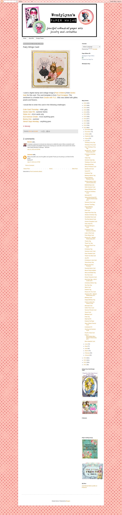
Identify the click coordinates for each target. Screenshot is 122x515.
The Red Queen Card (90, 219)
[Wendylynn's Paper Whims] (82, 57)
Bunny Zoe (27, 119)
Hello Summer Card (90, 187)
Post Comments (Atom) (36, 171)
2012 (85, 362)
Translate (94, 49)
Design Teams (40, 38)
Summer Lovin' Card (90, 251)
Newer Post (27, 168)
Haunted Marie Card (90, 268)
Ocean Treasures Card (91, 277)
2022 (85, 112)
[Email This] (42, 131)
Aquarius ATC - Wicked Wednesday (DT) (91, 294)
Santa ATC (87, 171)
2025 (85, 105)
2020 (85, 116)
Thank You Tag (89, 243)
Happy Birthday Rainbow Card (89, 178)
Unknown (29, 154)
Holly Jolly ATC (89, 223)
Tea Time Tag (88, 285)
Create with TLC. (50, 98)
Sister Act (26, 114)
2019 (85, 118)
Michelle (29, 142)
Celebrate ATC (88, 327)
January (87, 355)
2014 (85, 358)
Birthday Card (88, 297)
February (87, 353)
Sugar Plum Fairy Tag (90, 212)
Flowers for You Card (90, 291)
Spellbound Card (89, 168)
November (88, 131)
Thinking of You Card (90, 144)
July (86, 140)
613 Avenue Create (30, 117)
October (87, 134)
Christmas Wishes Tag (90, 283)
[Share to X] (45, 131)
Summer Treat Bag (90, 204)
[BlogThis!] (44, 131)
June (86, 344)
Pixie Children (60, 93)
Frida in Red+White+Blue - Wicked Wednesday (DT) (91, 337)
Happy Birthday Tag (90, 299)
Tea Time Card (88, 275)
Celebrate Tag (88, 173)
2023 (85, 110)
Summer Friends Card (90, 310)
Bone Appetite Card (90, 341)
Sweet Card (88, 312)
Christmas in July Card (91, 260)
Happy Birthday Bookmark (89, 207)
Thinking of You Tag (90, 142)
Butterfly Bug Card (89, 185)
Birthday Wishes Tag (90, 175)
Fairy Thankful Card (90, 253)
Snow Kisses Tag (89, 262)
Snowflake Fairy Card (90, 217)
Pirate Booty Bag (89, 164)
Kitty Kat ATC (88, 319)
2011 (85, 364)
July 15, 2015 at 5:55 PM (33, 149)
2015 (85, 127)
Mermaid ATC (88, 195)
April (86, 348)
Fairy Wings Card (89, 235)
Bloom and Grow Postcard (89, 265)
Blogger (68, 501)
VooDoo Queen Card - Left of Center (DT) (90, 182)
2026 (85, 103)
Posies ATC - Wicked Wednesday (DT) (90, 238)
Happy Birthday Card (90, 189)
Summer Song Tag (89, 160)
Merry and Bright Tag (90, 272)
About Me (31, 38)
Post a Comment (29, 165)
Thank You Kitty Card (90, 255)
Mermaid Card (88, 305)
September (88, 136)
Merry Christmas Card (90, 166)
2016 (85, 125)
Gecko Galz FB (29, 112)
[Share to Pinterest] (49, 131)
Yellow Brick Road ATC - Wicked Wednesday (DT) (91, 199)
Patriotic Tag (88, 289)
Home (24, 38)
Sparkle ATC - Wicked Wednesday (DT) (90, 151)
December (88, 129)
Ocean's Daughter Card (91, 221)
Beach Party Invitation (90, 270)
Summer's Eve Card (90, 202)
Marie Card (88, 287)
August (87, 138)
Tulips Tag (87, 157)
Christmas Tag (88, 249)
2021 (85, 114)
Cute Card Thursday (31, 109)
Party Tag (87, 316)
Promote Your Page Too (87, 59)
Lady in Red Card (89, 233)
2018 (85, 121)
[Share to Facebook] (47, 131)
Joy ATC (87, 258)
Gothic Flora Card (89, 308)
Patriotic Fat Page (89, 321)
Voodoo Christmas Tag (91, 214)
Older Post (74, 168)
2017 (85, 123)
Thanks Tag (88, 241)
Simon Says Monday (31, 121)
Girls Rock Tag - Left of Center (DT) (90, 280)
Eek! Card (87, 210)
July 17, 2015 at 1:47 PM (33, 162)
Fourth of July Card (90, 332)
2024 (85, 107)
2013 (85, 360)
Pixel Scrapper (62, 95)
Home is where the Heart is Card (90, 302)
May (86, 346)
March (87, 350)
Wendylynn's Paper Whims (88, 55)
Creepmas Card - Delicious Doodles (90, 230)
